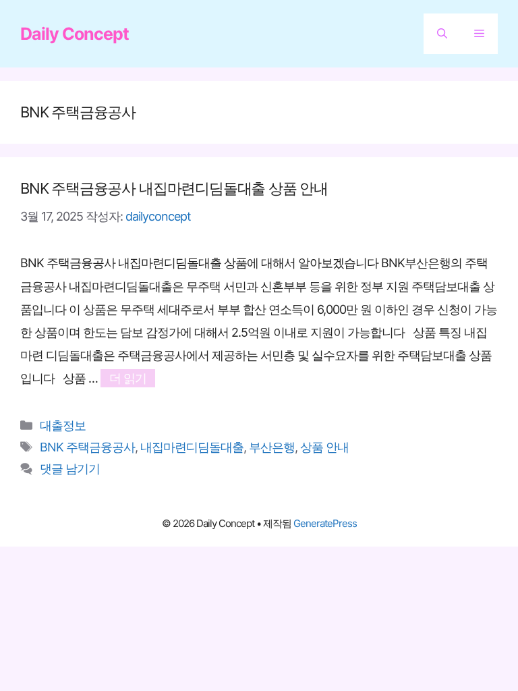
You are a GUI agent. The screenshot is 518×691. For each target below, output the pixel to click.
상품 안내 (324, 447)
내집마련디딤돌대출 (191, 447)
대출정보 (63, 425)
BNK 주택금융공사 (87, 447)
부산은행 (272, 447)
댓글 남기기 (70, 469)
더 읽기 (127, 378)
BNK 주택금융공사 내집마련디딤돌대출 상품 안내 (174, 188)
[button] (442, 33)
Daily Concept (74, 34)
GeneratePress (325, 523)
